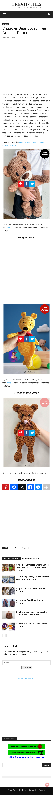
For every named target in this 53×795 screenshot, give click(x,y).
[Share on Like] (30, 487)
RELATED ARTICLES (11, 558)
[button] (4, 14)
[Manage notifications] (47, 785)
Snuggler (24, 548)
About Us (42, 790)
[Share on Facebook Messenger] (38, 487)
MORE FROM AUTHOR (30, 558)
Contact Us (33, 790)
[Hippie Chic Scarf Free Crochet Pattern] (8, 591)
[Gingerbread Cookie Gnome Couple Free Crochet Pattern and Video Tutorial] (8, 568)
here (9, 227)
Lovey (17, 548)
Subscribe (26, 667)
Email (4, 659)
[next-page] (7, 635)
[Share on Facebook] (14, 487)
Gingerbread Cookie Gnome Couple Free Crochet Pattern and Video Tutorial (32, 568)
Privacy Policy (12, 790)
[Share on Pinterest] (5, 487)
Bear (11, 548)
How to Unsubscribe (26, 678)
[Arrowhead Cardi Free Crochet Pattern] (8, 603)
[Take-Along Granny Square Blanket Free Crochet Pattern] (8, 579)
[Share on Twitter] (22, 487)
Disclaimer (23, 790)
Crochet (11, 20)
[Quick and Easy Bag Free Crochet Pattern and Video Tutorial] (8, 615)
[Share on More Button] (46, 487)
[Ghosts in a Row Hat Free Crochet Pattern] (8, 626)
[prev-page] (4, 635)
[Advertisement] (26, 66)
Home (4, 20)
